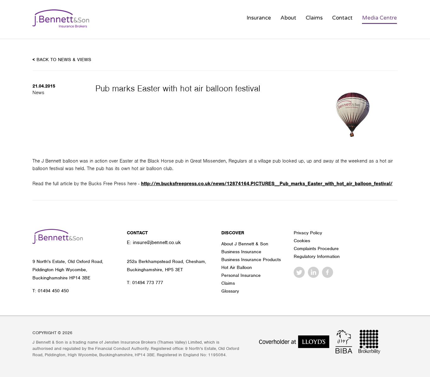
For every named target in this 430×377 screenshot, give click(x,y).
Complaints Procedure (316, 248)
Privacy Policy (308, 233)
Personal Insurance (241, 275)
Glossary (230, 291)
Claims (314, 17)
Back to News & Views (61, 59)
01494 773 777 (147, 282)
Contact (342, 17)
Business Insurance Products (251, 259)
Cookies (302, 240)
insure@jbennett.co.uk (157, 242)
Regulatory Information (317, 256)
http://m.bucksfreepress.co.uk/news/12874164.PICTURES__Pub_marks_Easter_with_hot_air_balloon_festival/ (267, 183)
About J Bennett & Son (244, 244)
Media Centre (379, 17)
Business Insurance (241, 251)
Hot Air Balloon (236, 267)
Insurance (258, 17)
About (288, 17)
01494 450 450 (53, 291)
